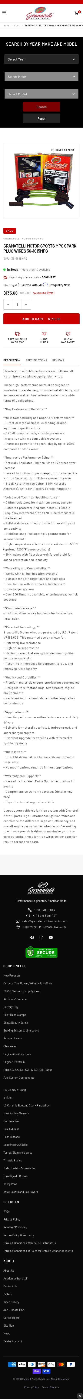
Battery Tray (10, 1007)
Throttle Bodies (12, 1160)
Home (6, 25)
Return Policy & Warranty (18, 1235)
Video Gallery (11, 1302)
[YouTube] (50, 937)
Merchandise (11, 1121)
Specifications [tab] (36, 360)
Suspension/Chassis (15, 1144)
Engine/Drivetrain (14, 1062)
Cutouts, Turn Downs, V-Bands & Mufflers (27, 983)
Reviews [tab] (58, 360)
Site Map (8, 1325)
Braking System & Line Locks (21, 1030)
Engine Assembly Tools (17, 1054)
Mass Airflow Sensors (16, 1113)
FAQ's (6, 1211)
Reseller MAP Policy (15, 1227)
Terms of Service (50, 1387)
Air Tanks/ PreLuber (15, 999)
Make (8, 69)
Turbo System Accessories (19, 1168)
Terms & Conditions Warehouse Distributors (29, 1243)
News (6, 1333)
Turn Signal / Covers (15, 1176)
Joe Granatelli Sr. (14, 1310)
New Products (11, 975)
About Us (8, 1270)
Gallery (7, 1294)
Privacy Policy (11, 1219)
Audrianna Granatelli (15, 1278)
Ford (17, 25)
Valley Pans (10, 1184)
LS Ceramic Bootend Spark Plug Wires (26, 1105)
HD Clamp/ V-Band (14, 1089)
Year (8, 51)
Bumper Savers (12, 1038)
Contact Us (10, 1286)
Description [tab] (12, 360)
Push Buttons (11, 1137)
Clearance (9, 1046)
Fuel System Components (18, 1077)
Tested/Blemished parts (17, 1152)
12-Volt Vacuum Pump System (21, 991)
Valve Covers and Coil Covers (20, 1192)
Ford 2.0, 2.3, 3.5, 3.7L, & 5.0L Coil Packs (27, 1069)
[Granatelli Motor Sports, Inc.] (40, 13)
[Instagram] (41, 937)
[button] (4, 12)
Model (9, 86)
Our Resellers (11, 1317)
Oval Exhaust (11, 1129)
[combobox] (41, 59)
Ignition (7, 1097)
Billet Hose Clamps (14, 1014)
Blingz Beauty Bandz (15, 1022)
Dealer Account (12, 1341)
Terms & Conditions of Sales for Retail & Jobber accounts (38, 1251)
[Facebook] (32, 937)
